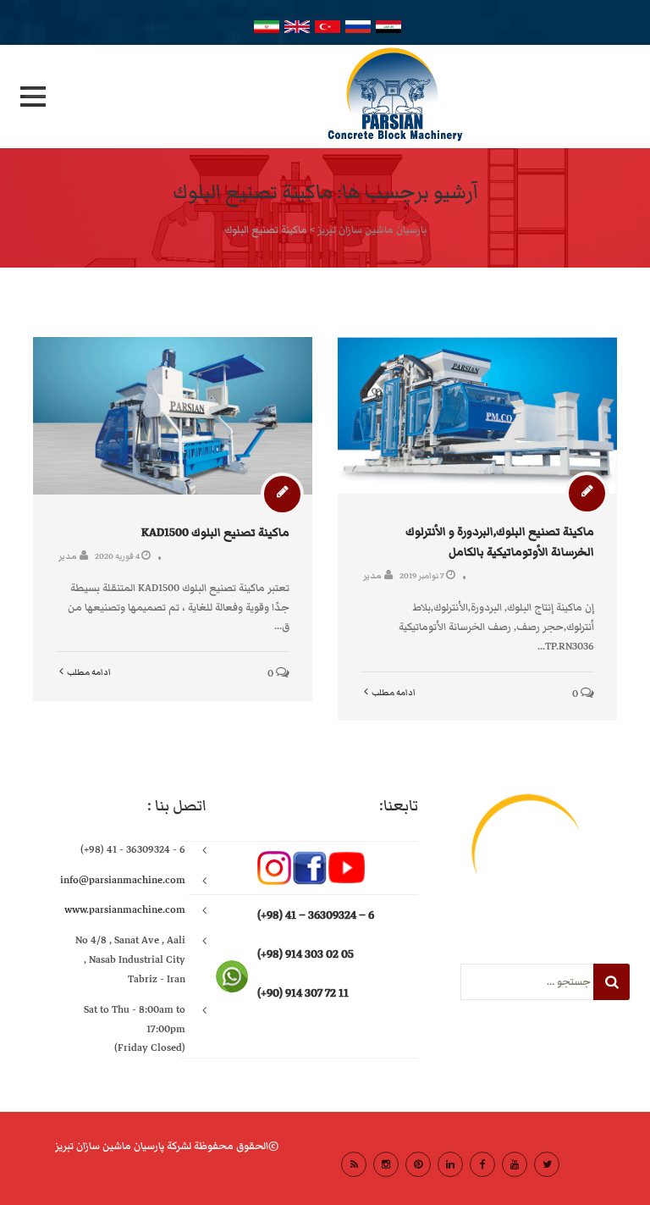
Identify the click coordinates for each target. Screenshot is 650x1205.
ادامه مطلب (89, 672)
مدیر (67, 556)
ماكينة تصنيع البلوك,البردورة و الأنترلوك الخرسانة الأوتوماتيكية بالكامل (499, 541)
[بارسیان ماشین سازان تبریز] (325, 96)
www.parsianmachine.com (124, 910)
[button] (33, 96)
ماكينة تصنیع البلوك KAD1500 (215, 532)
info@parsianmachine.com (122, 880)
